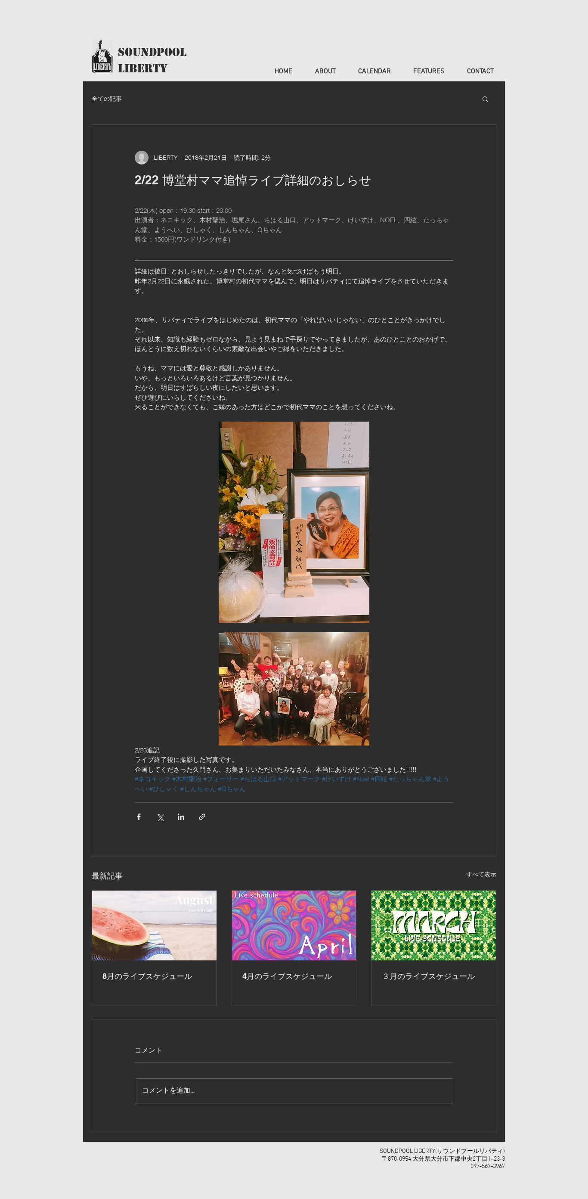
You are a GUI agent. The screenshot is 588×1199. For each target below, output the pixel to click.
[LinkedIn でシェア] (181, 817)
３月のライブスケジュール (428, 976)
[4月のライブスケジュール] (294, 925)
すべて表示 (481, 874)
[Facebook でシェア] (139, 817)
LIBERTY (142, 68)
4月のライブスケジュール (287, 976)
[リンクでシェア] (202, 817)
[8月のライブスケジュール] (154, 925)
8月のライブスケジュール (147, 976)
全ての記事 (107, 98)
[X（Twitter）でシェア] (160, 817)
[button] (485, 98)
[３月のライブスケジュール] (433, 925)
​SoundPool (152, 52)
